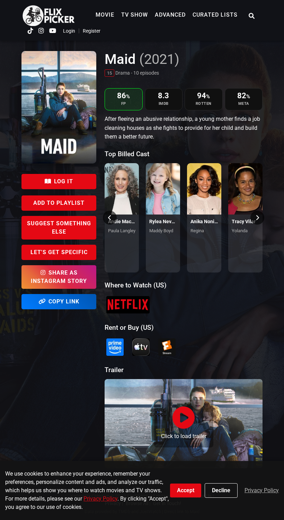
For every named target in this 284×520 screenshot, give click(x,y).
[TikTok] (30, 30)
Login (69, 31)
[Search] (251, 16)
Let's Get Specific (59, 252)
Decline (221, 490)
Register (91, 31)
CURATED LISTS (215, 14)
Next (257, 218)
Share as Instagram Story (59, 276)
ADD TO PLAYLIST (59, 203)
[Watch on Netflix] (128, 304)
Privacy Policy (100, 498)
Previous (110, 218)
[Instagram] (41, 30)
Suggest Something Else (59, 227)
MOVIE (105, 14)
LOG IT (63, 181)
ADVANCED (170, 14)
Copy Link (63, 301)
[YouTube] (52, 30)
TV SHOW (134, 14)
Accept (185, 490)
